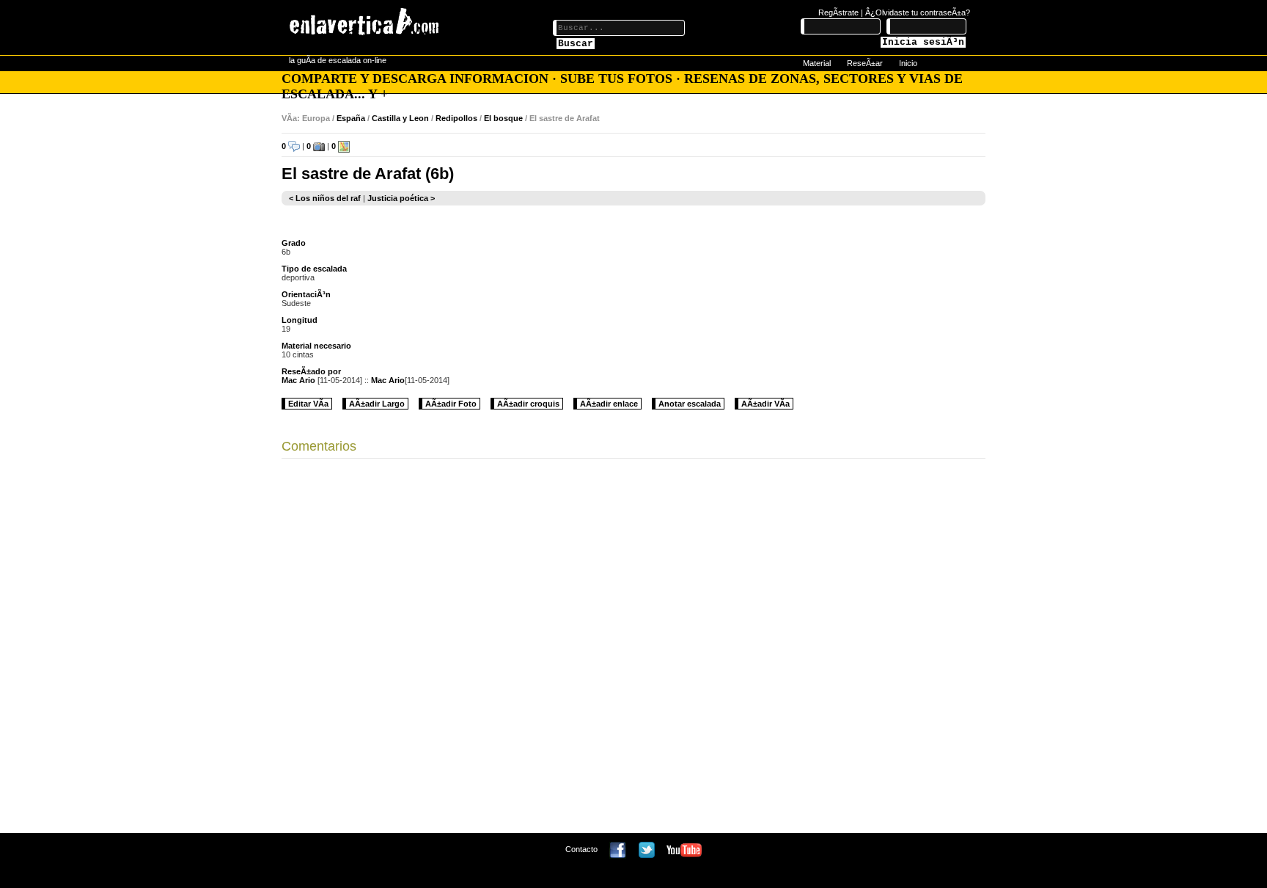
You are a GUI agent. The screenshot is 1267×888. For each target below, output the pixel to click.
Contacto (581, 849)
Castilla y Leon (400, 118)
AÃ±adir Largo (377, 403)
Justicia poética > (401, 198)
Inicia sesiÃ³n (923, 42)
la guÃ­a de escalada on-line (337, 60)
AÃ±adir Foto (451, 403)
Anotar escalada (689, 403)
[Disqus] (633, 649)
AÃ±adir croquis (528, 403)
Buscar (575, 43)
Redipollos (456, 118)
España (351, 118)
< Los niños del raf (325, 198)
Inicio (908, 63)
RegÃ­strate (838, 12)
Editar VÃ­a (308, 403)
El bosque (503, 118)
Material (817, 63)
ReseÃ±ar (865, 63)
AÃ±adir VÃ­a (765, 403)
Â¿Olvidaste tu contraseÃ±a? (917, 12)
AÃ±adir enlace (609, 403)
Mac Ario (298, 380)
